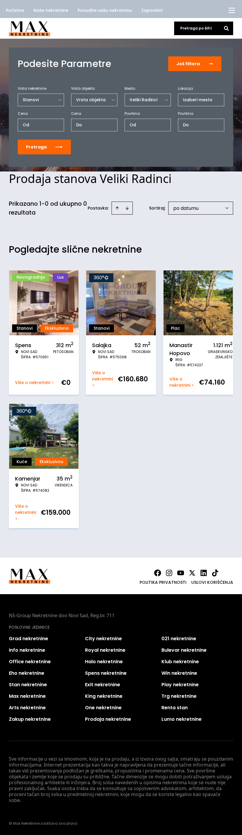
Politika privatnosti (163, 582)
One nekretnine (103, 707)
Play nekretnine (180, 684)
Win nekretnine (179, 673)
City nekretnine (103, 638)
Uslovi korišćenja (212, 582)
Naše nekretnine (50, 10)
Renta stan (174, 707)
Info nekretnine (27, 650)
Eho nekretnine (26, 673)
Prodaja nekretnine (108, 719)
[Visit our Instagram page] (169, 572)
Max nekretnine (27, 696)
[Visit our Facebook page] (157, 572)
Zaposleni (151, 10)
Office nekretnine (30, 661)
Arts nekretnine (27, 707)
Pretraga (36, 147)
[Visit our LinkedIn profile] (203, 572)
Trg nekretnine (179, 696)
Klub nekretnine (180, 661)
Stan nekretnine (28, 684)
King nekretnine (103, 696)
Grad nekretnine (28, 638)
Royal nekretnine (105, 650)
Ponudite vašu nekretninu (105, 10)
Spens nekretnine (106, 673)
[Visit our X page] (192, 572)
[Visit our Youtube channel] (180, 572)
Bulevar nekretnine (184, 650)
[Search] (226, 28)
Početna (15, 10)
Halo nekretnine (104, 661)
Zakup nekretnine (30, 719)
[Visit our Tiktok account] (215, 572)
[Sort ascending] (117, 208)
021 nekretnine (178, 638)
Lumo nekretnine (181, 719)
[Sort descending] (127, 208)
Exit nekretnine (102, 684)
